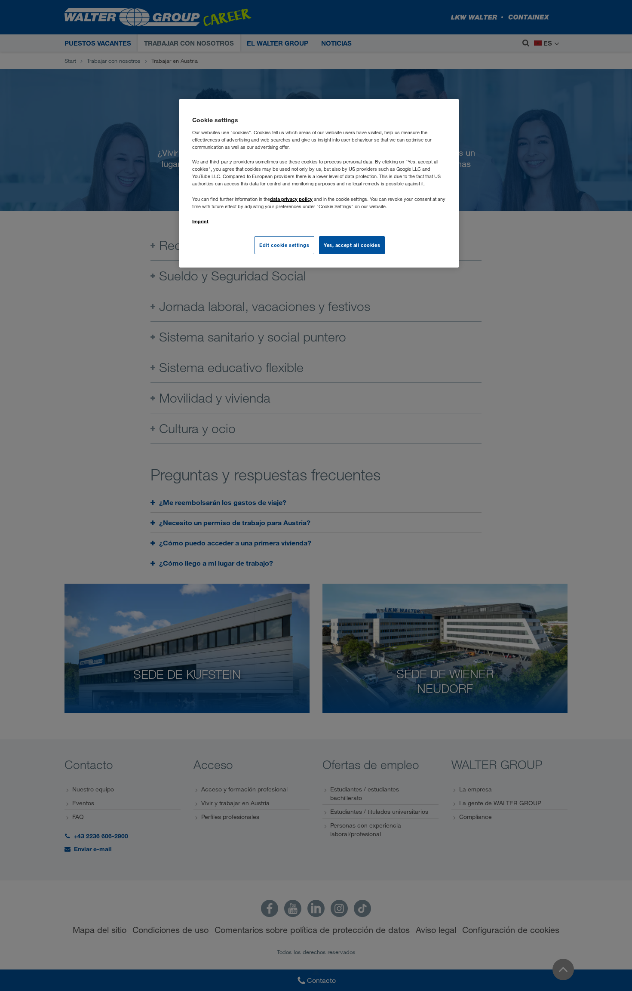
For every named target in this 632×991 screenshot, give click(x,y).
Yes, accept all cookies (352, 245)
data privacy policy (291, 199)
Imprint (200, 221)
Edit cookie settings (284, 245)
